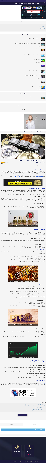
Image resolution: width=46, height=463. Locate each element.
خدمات (33, 3)
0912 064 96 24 (23, 108)
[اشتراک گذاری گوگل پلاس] (36, 165)
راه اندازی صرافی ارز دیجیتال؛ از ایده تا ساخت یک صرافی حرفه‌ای (35, 404)
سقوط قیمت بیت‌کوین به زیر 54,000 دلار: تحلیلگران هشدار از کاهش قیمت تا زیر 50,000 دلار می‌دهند (27, 43)
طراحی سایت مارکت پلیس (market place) (38, 30)
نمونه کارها (25, 3)
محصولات (29, 3)
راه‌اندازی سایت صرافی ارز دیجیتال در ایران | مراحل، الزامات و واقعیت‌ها (34, 406)
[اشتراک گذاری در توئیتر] (40, 165)
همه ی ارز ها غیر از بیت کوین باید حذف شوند (34, 70)
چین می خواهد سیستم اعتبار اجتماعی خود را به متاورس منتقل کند (32, 64)
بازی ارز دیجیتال (42, 28)
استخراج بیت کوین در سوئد (36, 59)
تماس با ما (15, 3)
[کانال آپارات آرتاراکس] (22, 110)
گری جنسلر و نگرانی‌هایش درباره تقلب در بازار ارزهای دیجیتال (32, 75)
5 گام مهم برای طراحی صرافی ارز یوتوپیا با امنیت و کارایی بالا (35, 409)
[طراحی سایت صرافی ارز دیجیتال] (33, 12)
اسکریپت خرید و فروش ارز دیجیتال (40, 407)
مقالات (22, 3)
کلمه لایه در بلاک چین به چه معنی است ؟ (38, 411)
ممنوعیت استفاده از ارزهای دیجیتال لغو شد (35, 86)
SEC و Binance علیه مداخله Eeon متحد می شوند (34, 80)
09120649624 (3, 0)
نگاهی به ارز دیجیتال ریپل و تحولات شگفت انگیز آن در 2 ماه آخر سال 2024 (31, 96)
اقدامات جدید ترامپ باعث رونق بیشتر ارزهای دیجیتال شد (33, 38)
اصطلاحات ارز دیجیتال (41, 26)
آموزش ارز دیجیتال (42, 25)
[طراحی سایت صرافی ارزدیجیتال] (35, 121)
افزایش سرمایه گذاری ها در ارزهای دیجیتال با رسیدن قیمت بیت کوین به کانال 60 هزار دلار (29, 48)
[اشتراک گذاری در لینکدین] (37, 165)
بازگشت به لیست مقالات (22, 414)
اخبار (19, 3)
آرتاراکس (43, 3)
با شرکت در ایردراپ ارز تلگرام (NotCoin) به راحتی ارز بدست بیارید (32, 54)
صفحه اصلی (37, 3)
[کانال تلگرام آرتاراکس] (24, 110)
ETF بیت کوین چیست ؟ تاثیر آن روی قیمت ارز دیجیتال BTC (30, 131)
